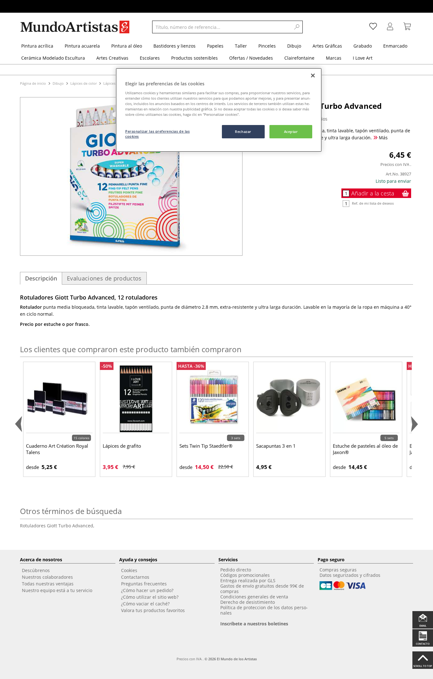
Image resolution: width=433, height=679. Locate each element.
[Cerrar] (313, 75)
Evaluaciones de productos (104, 278)
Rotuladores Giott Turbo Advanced (57, 526)
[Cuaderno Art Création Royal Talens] (59, 399)
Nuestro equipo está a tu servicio (57, 590)
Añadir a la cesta (372, 193)
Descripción (41, 278)
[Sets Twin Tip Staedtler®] (212, 399)
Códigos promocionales (245, 575)
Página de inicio (33, 83)
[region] (219, 110)
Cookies (129, 570)
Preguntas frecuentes (144, 584)
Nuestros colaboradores (47, 577)
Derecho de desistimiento (247, 602)
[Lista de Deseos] (373, 27)
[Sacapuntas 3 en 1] (289, 399)
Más (383, 138)
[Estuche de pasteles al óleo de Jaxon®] (366, 399)
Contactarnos (135, 577)
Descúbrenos (36, 570)
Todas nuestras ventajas (48, 584)
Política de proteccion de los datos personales (264, 610)
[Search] (297, 27)
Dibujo (58, 83)
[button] (19, 424)
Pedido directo (235, 570)
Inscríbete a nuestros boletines (254, 624)
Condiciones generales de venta (254, 597)
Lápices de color (83, 83)
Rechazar (243, 131)
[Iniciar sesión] (390, 27)
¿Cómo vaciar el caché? (145, 604)
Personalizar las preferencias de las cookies (157, 134)
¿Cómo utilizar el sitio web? (149, 597)
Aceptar (291, 131)
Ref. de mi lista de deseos (373, 203)
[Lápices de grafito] (136, 399)
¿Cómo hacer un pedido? (147, 590)
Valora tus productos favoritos (153, 610)
